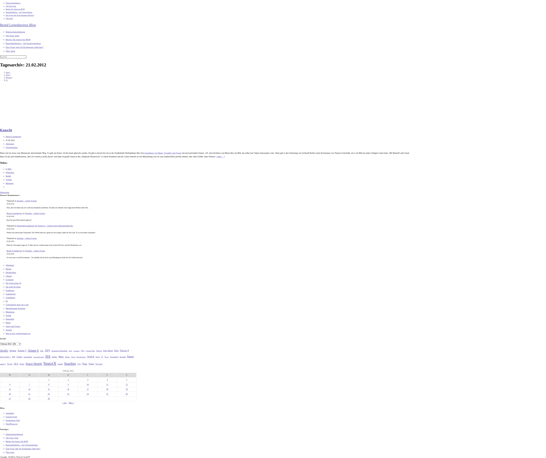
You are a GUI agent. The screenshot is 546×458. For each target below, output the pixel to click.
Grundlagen (10, 298)
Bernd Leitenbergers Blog (18, 25)
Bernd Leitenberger (13, 137)
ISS (47, 356)
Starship (70, 363)
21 (29, 394)
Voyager (99, 364)
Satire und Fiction (13, 326)
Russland (123, 357)
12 (127, 384)
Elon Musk (108, 351)
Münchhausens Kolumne (15, 308)
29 (49, 399)
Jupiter (54, 357)
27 (10, 399)
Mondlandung (81, 357)
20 (10, 394)
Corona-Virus (90, 351)
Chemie (9, 276)
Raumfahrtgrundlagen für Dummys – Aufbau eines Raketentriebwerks (45, 226)
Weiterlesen (4, 192)
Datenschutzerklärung (13, 3)
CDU (82, 351)
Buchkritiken (11, 273)
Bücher (8, 269)
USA (79, 364)
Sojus (21, 364)
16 (68, 389)
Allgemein (10, 144)
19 (127, 389)
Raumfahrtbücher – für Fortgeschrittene (19, 12)
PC (102, 357)
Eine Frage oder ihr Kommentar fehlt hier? (20, 15)
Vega (84, 363)
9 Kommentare (12, 147)
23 (68, 394)
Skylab (10, 364)
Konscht (6, 130)
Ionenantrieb (28, 357)
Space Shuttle (34, 363)
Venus (91, 364)
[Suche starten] (28, 57)
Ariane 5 (21, 350)
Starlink (60, 364)
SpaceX (9, 330)
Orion (97, 357)
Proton (107, 357)
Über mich (9, 19)
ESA (116, 350)
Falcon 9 (124, 350)
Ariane (12, 350)
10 (88, 384)
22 (49, 394)
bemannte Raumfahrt (59, 351)
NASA (90, 356)
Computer (10, 280)
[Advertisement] (204, 105)
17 (88, 389)
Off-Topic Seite (11, 6)
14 (29, 389)
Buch (70, 351)
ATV (47, 350)
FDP (13, 357)
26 (127, 394)
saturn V (3, 364)
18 (107, 389)
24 (88, 394)
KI (7, 301)
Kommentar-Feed (13, 420)
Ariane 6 (33, 350)
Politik (8, 316)
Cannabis (76, 351)
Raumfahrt (10, 319)
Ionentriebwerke (38, 357)
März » (71, 403)
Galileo (19, 357)
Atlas (42, 351)
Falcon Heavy (5, 357)
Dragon (99, 351)
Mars (61, 356)
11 (107, 384)
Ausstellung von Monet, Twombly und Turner (162, 153)
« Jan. (64, 403)
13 (10, 389)
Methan (67, 357)
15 (49, 389)
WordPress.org (11, 424)
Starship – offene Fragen (27, 201)
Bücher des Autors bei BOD (15, 9)
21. (7, 80)
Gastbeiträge (11, 294)
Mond (73, 357)
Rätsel (8, 323)
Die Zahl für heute (13, 287)
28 (29, 399)
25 (107, 394)
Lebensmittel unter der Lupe (17, 305)
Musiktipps (10, 312)
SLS (16, 363)
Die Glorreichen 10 (13, 283)
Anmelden (10, 413)
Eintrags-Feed (11, 417)
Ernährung (10, 290)
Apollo (4, 350)
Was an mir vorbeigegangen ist (18, 333)
